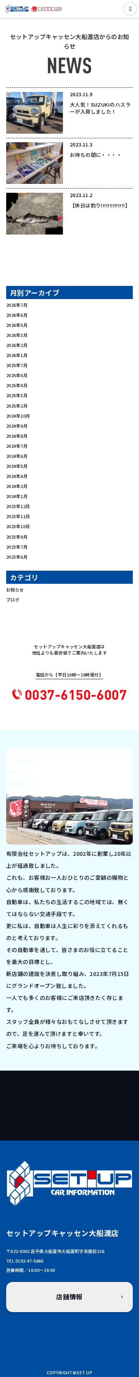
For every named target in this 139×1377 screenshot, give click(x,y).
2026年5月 (16, 325)
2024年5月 (16, 466)
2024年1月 (16, 496)
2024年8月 (16, 436)
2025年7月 (16, 365)
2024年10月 (18, 416)
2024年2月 (16, 486)
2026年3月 (16, 335)
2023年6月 (16, 557)
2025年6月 (16, 375)
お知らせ (15, 589)
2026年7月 (16, 305)
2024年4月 (16, 476)
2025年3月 (16, 395)
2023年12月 (18, 506)
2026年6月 (16, 315)
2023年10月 (18, 526)
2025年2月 (16, 406)
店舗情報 (69, 1296)
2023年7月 (16, 547)
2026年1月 (16, 355)
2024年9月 (16, 426)
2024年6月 (16, 456)
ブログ (12, 600)
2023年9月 (16, 537)
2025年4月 (16, 385)
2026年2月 (16, 345)
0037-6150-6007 (76, 694)
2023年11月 (18, 516)
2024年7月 (16, 446)
